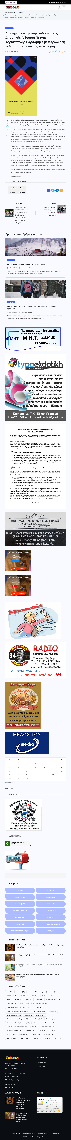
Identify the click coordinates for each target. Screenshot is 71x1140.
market (35, 995)
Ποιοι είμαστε (42, 1063)
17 (44, 771)
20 (10, 775)
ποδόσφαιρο (36, 1038)
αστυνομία (23, 1034)
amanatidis (20, 992)
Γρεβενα (20, 12)
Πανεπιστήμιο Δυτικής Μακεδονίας (18, 1023)
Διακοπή (52, 1011)
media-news (13, 268)
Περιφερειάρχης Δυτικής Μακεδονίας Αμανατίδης (22, 1026)
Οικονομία (20, 924)
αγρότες (11, 1034)
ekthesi (22, 188)
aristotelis (13, 188)
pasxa (54, 995)
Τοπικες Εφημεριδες (20, 931)
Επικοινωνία (41, 1066)
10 (44, 767)
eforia (54, 992)
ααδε (54, 1030)
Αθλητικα (20, 897)
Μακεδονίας (37, 1019)
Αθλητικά (51, 890)
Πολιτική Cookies (43, 1133)
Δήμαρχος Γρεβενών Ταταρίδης (17, 1011)
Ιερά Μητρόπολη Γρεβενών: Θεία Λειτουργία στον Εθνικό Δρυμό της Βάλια (40, 955)
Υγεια (50, 931)
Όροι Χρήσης (16, 1133)
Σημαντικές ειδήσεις (14, 1030)
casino (20, 890)
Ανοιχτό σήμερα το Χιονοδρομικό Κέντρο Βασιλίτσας (26, 264)
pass (44, 995)
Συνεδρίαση (30, 1030)
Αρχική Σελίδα (10, 12)
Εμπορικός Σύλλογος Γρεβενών (17, 1019)
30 (35, 779)
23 (35, 775)
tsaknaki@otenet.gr (13, 1080)
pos (9, 999)
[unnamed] (35, 529)
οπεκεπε (24, 1038)
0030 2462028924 (13, 1076)
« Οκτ (7, 788)
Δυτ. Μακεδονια (20, 910)
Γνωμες (50, 897)
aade (9, 992)
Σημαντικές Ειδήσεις (51, 924)
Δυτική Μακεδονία (14, 1015)
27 (10, 779)
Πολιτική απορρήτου (29, 1133)
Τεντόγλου (43, 1030)
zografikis (22, 192)
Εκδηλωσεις (51, 910)
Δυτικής (28, 1015)
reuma (18, 999)
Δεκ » (11, 788)
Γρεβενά (38, 1007)
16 (35, 771)
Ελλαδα (20, 917)
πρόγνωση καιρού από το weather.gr (49, 1113)
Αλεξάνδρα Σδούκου (53, 999)
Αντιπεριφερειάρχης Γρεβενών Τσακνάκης (33, 1003)
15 (26, 771)
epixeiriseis (11, 995)
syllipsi (39, 999)
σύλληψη (59, 1038)
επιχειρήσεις (48, 1034)
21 (18, 775)
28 (18, 779)
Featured (24, 995)
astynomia (33, 992)
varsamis (12, 192)
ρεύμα (48, 1038)
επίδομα (36, 1034)
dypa (44, 992)
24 (44, 775)
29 (27, 779)
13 (9, 771)
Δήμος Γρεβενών (38, 1011)
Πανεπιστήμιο (51, 1019)
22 (27, 775)
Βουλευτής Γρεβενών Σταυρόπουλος (18, 1007)
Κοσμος (51, 917)
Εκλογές (40, 1015)
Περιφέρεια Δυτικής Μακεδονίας (45, 1023)
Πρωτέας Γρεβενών (49, 1026)
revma (29, 999)
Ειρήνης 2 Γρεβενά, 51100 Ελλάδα (17, 1073)
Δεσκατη (50, 904)
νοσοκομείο (11, 1038)
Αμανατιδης (11, 1003)
